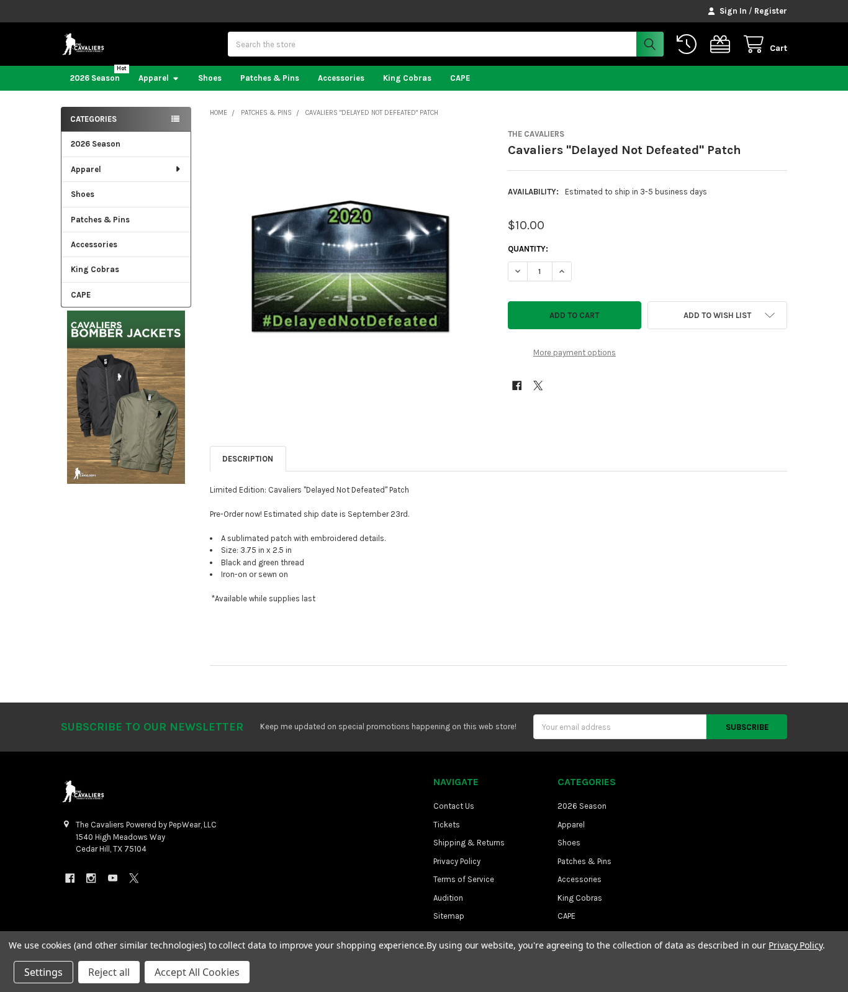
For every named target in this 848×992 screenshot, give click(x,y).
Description (247, 458)
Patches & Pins (269, 78)
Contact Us (453, 806)
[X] (538, 385)
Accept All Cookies (197, 972)
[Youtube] (113, 878)
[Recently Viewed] (689, 44)
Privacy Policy (456, 861)
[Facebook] (517, 385)
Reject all (109, 972)
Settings (43, 972)
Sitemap (448, 916)
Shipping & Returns (469, 842)
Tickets (446, 824)
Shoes (210, 78)
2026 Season (95, 78)
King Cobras (407, 78)
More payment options (574, 352)
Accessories (341, 78)
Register (770, 11)
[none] (350, 269)
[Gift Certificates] (722, 44)
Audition (448, 898)
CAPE (460, 78)
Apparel (153, 78)
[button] (125, 397)
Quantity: (528, 248)
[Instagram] (91, 878)
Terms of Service (463, 879)
